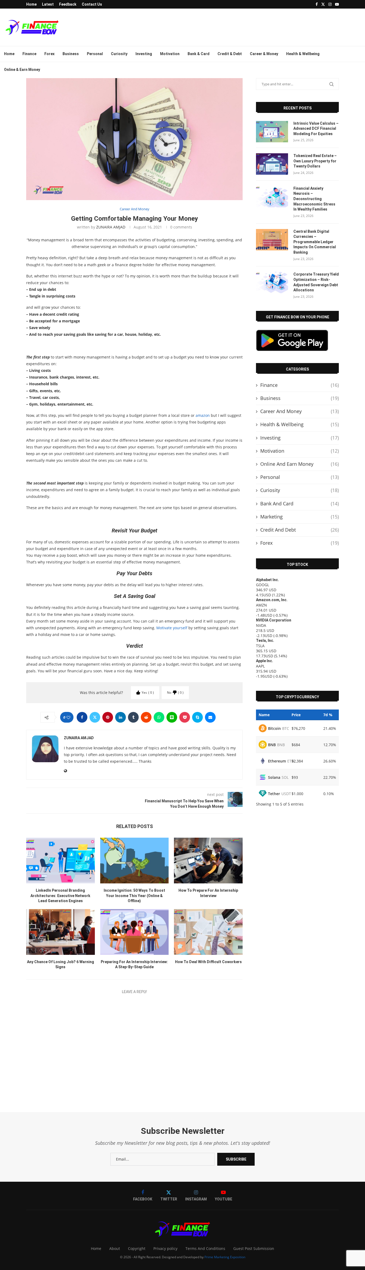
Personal (95, 54)
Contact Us (92, 4)
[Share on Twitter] (95, 717)
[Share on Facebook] (82, 717)
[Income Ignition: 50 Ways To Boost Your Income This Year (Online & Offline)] (134, 860)
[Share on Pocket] (184, 717)
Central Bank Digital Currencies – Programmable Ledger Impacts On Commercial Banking (314, 241)
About (114, 1248)
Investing (143, 54)
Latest (48, 4)
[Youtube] (337, 4)
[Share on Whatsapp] (159, 717)
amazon (203, 415)
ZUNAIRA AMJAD (110, 227)
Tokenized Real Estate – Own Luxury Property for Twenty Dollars (315, 161)
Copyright (136, 1248)
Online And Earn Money (299, 464)
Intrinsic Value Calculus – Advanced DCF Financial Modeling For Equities (316, 128)
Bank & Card (198, 54)
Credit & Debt (230, 54)
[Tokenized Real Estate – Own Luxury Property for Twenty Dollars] (272, 164)
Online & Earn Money (22, 69)
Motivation (170, 54)
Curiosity (119, 54)
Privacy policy (165, 1248)
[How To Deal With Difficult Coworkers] (208, 932)
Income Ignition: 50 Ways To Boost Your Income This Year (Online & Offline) (134, 895)
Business (71, 54)
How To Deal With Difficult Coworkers (208, 962)
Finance (29, 54)
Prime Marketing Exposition (224, 1257)
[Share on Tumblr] (133, 717)
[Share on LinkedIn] (120, 717)
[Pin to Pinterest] (107, 717)
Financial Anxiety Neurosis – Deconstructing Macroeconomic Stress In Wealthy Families (314, 198)
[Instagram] (330, 4)
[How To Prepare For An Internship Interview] (208, 860)
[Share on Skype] (197, 717)
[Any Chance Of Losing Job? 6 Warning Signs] (60, 932)
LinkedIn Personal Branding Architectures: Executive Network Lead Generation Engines (60, 895)
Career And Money (299, 411)
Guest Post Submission (253, 1248)
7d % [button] (327, 714)
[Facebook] (317, 4)
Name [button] (264, 714)
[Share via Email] (210, 717)
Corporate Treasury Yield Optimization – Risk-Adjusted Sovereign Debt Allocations (316, 282)
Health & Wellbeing (303, 54)
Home (31, 4)
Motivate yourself (171, 627)
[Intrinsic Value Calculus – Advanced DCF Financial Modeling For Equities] (272, 131)
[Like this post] (68, 717)
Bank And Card (299, 503)
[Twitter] (323, 4)
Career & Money (264, 54)
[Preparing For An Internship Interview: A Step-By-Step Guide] (134, 932)
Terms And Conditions (205, 1248)
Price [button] (296, 714)
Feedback (67, 4)
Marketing (299, 516)
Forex (49, 54)
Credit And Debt (299, 530)
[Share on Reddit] (146, 717)
